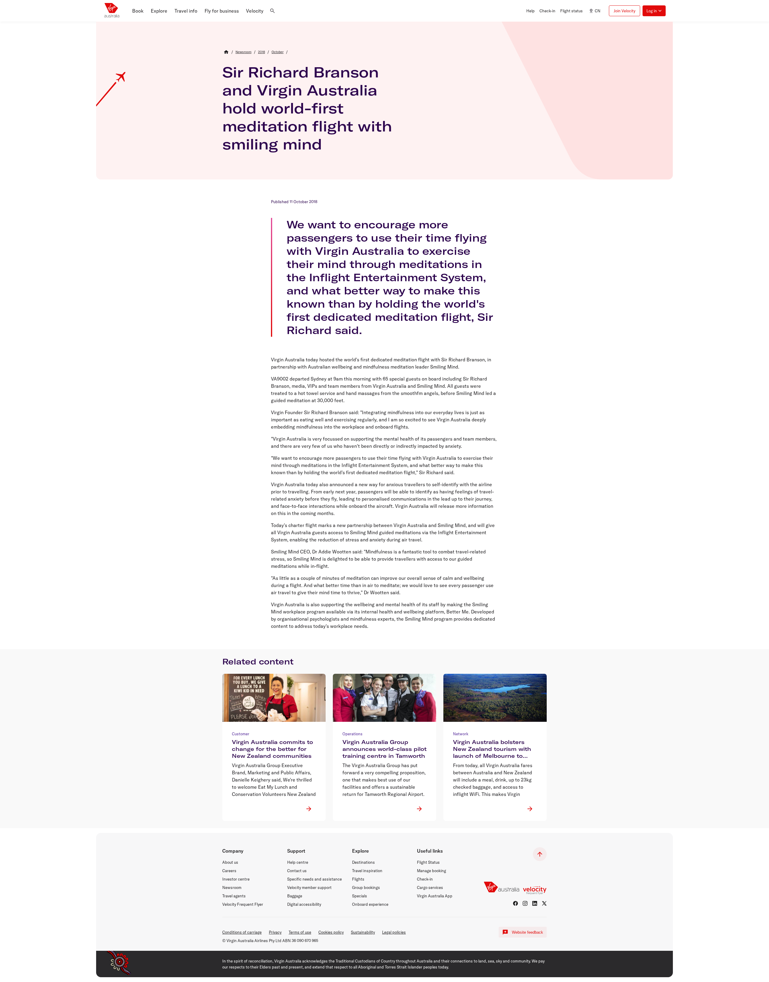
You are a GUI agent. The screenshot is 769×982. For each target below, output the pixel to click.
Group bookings (366, 887)
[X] (544, 903)
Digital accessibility (304, 904)
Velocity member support (309, 887)
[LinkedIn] (534, 903)
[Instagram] (525, 903)
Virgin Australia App (434, 895)
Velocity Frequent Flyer (242, 904)
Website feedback (527, 932)
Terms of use (300, 932)
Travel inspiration (367, 870)
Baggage (294, 895)
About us (230, 862)
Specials (359, 895)
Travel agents (234, 895)
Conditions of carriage (242, 932)
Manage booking (431, 870)
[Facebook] (515, 903)
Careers (229, 870)
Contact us (297, 870)
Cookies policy (331, 932)
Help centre (297, 862)
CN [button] (597, 10)
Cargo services (430, 887)
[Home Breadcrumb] (226, 52)
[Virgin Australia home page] (111, 11)
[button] (138, 11)
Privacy (275, 932)
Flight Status (428, 862)
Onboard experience (370, 904)
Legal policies (394, 932)
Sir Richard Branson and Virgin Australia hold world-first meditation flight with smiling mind (307, 108)
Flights (358, 879)
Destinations (363, 862)
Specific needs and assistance (314, 879)
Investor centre (236, 879)
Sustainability (363, 932)
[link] (243, 52)
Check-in (425, 879)
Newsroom (232, 887)
